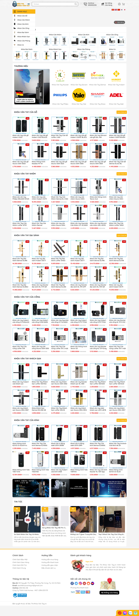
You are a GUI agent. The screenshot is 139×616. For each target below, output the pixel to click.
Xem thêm (121, 112)
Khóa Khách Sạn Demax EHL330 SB (39, 409)
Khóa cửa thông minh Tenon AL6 (98, 198)
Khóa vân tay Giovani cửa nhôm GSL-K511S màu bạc (98, 224)
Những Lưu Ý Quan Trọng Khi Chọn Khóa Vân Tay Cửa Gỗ (83, 534)
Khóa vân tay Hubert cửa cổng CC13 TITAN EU (98, 321)
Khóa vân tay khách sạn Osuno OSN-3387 (21, 409)
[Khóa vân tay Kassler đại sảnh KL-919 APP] (79, 274)
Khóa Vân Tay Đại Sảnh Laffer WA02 (58, 260)
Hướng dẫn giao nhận (50, 565)
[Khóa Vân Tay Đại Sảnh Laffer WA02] (59, 248)
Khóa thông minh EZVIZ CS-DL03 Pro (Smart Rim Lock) (20, 445)
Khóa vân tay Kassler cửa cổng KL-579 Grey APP (98, 348)
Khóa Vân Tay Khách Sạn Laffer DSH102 (40, 383)
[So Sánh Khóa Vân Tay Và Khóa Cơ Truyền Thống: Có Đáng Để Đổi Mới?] (27, 519)
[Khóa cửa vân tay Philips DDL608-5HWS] (21, 187)
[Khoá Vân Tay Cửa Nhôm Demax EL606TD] (40, 213)
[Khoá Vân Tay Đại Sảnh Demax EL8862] (21, 274)
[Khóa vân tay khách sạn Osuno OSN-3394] (79, 398)
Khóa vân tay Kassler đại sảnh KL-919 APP (79, 286)
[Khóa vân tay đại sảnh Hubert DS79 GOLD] (117, 274)
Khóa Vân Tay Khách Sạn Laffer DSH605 (98, 383)
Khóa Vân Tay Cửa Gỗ (25, 112)
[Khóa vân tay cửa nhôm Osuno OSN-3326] (117, 187)
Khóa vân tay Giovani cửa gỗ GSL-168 (98, 136)
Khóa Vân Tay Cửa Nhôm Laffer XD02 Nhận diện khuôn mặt (117, 224)
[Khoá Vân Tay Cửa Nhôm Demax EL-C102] (59, 187)
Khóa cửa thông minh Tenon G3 (79, 347)
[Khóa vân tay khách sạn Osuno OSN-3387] (21, 398)
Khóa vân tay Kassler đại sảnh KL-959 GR (98, 286)
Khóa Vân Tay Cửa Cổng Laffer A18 (20, 347)
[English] (116, 10)
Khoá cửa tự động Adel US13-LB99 (77, 444)
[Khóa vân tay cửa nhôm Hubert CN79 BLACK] (40, 187)
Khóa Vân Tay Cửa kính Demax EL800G (97, 444)
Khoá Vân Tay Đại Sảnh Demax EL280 (58, 286)
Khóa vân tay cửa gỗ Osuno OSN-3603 (20, 163)
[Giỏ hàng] (123, 4)
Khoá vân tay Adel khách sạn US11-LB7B (98, 409)
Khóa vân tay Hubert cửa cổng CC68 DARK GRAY (40, 321)
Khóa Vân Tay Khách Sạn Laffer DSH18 (59, 409)
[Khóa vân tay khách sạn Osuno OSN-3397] (117, 398)
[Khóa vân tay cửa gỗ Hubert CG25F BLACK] (79, 125)
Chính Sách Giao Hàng (21, 562)
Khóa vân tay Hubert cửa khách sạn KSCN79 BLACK (21, 383)
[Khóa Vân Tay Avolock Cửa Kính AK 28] (117, 433)
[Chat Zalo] (130, 613)
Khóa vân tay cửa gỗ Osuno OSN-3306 (78, 163)
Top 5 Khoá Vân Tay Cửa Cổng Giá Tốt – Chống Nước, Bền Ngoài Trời (111, 534)
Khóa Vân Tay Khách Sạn (27, 358)
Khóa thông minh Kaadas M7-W (38, 163)
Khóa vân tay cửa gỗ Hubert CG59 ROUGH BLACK (117, 136)
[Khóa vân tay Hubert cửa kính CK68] (59, 459)
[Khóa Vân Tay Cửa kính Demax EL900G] (40, 433)
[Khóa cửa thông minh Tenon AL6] (98, 187)
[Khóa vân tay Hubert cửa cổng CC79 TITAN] (79, 310)
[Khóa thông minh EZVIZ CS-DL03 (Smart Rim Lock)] (117, 459)
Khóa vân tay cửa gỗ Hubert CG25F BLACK (79, 136)
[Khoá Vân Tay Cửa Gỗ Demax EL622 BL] (117, 151)
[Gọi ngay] (119, 613)
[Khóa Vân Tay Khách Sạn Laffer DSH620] (117, 371)
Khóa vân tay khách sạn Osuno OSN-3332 (59, 383)
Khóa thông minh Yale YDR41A (79, 471)
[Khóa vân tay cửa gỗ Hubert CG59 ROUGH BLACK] (117, 125)
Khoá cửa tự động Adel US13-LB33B (58, 444)
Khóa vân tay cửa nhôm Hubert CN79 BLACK (39, 198)
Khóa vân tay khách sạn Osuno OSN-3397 (117, 409)
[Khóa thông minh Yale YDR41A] (79, 459)
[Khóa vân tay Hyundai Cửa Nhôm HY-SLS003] (79, 213)
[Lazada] (92, 583)
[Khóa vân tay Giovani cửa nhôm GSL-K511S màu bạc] (98, 213)
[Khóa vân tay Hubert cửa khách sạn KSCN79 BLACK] (21, 371)
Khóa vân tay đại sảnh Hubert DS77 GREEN (78, 260)
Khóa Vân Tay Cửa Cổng (27, 297)
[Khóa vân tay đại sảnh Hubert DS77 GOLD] (40, 248)
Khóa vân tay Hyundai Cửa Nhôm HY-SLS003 (79, 224)
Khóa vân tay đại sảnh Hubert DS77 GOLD (39, 260)
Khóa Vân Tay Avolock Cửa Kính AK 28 (117, 444)
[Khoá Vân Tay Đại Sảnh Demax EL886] (21, 248)
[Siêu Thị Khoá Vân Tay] (32, 86)
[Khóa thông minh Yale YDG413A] (40, 459)
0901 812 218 (23, 588)
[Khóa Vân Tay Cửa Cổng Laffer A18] (21, 336)
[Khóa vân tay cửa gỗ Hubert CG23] (21, 125)
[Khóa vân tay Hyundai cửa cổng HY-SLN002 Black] (59, 310)
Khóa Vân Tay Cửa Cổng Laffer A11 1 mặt (117, 347)
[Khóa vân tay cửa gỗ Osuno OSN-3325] (59, 151)
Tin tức (18, 501)
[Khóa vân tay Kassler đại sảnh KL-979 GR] (40, 274)
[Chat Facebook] (125, 613)
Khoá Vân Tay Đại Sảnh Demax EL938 (116, 260)
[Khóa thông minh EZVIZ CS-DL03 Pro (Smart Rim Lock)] (21, 433)
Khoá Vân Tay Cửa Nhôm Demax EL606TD (39, 224)
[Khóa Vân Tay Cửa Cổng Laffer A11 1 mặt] (117, 336)
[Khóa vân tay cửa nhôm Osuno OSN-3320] (59, 213)
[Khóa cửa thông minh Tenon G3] (79, 336)
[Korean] (121, 10)
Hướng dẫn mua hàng (50, 559)
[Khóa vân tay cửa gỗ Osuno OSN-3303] (98, 151)
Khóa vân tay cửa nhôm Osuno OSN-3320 (58, 224)
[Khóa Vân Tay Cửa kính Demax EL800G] (98, 433)
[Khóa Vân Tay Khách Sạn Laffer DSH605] (98, 371)
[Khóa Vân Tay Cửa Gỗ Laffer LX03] (59, 125)
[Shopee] (88, 583)
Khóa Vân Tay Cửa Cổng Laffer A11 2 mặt (59, 347)
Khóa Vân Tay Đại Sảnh (26, 235)
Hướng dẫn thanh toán (50, 562)
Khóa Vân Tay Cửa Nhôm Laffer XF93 (20, 224)
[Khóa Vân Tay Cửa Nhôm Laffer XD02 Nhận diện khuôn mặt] (117, 213)
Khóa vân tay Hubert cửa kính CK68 (59, 471)
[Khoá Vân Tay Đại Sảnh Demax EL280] (59, 274)
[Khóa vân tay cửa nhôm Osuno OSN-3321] (79, 187)
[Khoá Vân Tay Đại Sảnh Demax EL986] (98, 248)
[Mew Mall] (31, 488)
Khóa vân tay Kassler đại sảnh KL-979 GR (40, 286)
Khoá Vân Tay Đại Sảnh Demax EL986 (97, 260)
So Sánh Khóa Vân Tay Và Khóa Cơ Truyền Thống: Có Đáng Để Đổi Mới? (27, 534)
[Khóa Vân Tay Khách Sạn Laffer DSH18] (59, 398)
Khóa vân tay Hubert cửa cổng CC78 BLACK (21, 321)
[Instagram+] (80, 583)
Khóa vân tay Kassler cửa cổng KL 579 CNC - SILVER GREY (117, 321)
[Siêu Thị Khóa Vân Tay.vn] (21, 4)
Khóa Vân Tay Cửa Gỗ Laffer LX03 (59, 136)
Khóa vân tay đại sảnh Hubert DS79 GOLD (116, 286)
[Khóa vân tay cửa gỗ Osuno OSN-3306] (79, 151)
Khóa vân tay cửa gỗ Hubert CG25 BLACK (40, 136)
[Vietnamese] (113, 10)
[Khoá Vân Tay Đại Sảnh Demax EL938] (117, 248)
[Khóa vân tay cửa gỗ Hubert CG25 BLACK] (40, 125)
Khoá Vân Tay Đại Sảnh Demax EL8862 (20, 286)
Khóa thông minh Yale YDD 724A (21, 471)
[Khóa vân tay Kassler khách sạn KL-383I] (79, 371)
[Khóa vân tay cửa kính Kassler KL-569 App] (98, 459)
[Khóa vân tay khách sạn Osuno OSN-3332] (59, 371)
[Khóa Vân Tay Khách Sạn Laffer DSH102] (40, 371)
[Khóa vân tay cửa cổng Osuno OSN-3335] (40, 336)
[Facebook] (72, 583)
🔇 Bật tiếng (119, 22)
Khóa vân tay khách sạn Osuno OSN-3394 (79, 409)
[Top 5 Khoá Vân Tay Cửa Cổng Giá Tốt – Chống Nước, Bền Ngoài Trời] (111, 519)
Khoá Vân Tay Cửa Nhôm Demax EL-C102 (59, 198)
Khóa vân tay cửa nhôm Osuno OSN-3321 (78, 198)
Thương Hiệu (21, 66)
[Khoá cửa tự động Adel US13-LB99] (79, 433)
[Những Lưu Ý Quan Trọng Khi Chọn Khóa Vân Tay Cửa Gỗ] (83, 519)
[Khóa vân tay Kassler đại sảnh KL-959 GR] (98, 274)
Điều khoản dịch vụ (49, 568)
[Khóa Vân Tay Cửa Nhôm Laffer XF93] (21, 213)
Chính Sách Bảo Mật (20, 559)
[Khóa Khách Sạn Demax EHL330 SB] (40, 398)
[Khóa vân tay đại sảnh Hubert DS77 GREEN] (79, 248)
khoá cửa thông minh (58, 533)
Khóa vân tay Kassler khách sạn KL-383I (79, 383)
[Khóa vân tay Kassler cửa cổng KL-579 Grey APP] (98, 336)
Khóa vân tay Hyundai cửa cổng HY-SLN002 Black (59, 321)
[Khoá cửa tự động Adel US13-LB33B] (59, 433)
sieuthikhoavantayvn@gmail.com (30, 585)
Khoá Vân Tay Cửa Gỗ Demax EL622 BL (117, 163)
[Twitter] (76, 583)
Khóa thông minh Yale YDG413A (40, 471)
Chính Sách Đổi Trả (20, 565)
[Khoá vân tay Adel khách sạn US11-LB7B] (98, 398)
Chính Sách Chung (19, 568)
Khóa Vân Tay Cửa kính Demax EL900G (39, 444)
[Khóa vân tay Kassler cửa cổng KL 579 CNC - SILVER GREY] (117, 310)
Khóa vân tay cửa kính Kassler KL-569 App (98, 471)
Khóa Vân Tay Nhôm (25, 173)
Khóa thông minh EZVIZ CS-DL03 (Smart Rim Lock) (116, 471)
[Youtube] (84, 583)
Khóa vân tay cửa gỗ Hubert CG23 (20, 136)
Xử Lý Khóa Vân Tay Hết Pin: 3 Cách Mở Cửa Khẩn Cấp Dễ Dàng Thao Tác (54, 528)
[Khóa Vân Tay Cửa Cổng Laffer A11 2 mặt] (59, 336)
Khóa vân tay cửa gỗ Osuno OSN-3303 (98, 163)
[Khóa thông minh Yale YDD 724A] (21, 459)
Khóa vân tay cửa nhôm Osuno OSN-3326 (116, 198)
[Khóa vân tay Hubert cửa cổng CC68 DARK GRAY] (40, 310)
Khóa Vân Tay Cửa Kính (26, 420)
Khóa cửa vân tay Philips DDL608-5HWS (21, 198)
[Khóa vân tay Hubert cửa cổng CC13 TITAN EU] (98, 310)
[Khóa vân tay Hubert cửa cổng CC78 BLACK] (21, 310)
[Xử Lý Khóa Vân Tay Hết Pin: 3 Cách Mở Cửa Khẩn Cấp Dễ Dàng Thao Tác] (55, 516)
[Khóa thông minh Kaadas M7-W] (40, 151)
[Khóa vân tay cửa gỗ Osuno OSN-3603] (21, 151)
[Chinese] (119, 10)
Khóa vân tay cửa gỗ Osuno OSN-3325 (59, 163)
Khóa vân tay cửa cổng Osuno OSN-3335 (40, 347)
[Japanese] (124, 10)
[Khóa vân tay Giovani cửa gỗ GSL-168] (98, 125)
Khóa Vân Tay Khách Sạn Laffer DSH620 (117, 383)
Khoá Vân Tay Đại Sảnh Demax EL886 (20, 260)
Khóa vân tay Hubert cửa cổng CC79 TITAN (79, 321)
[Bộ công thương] (20, 595)
